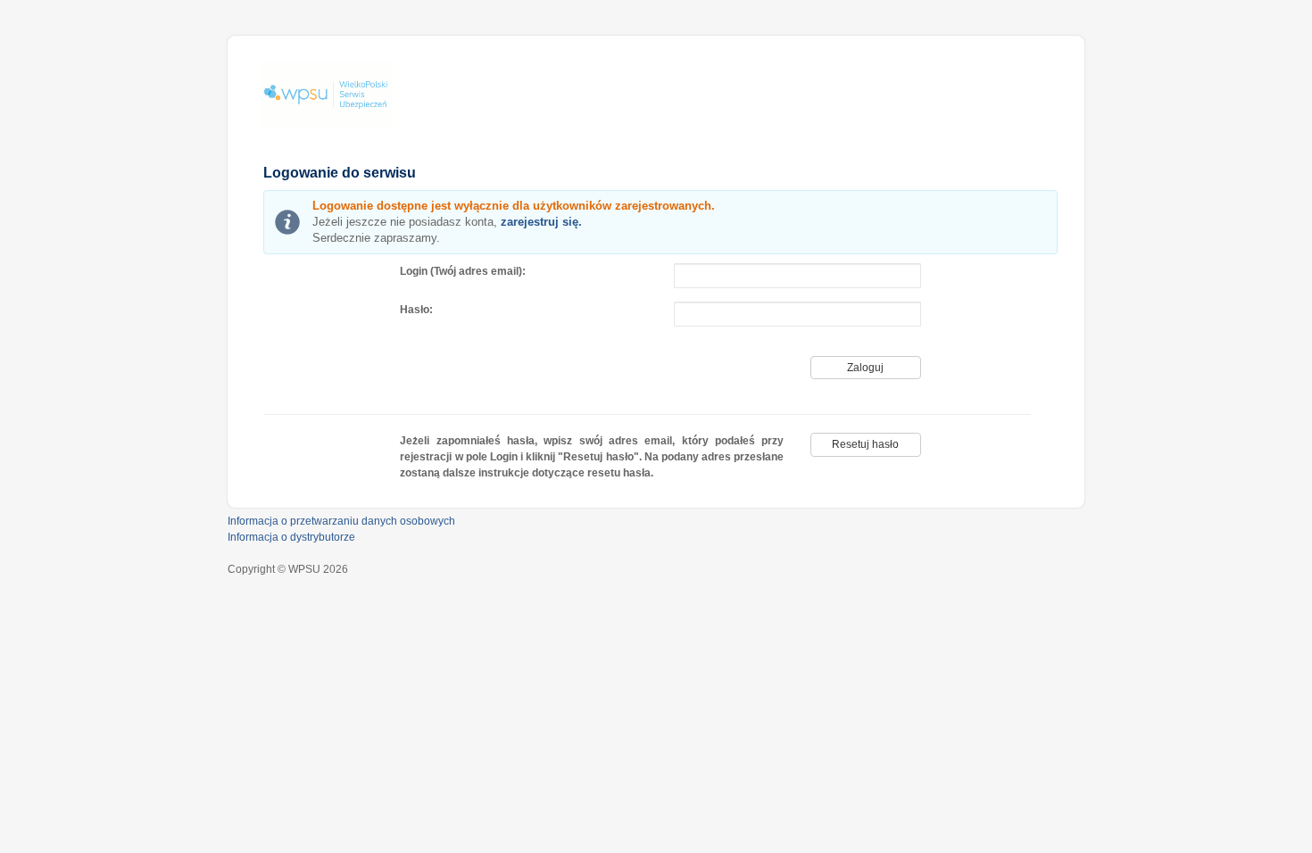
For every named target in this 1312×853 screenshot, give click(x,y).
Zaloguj (865, 367)
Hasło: (416, 309)
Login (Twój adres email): (463, 271)
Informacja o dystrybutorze (291, 537)
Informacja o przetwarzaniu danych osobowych (341, 521)
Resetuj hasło (865, 444)
